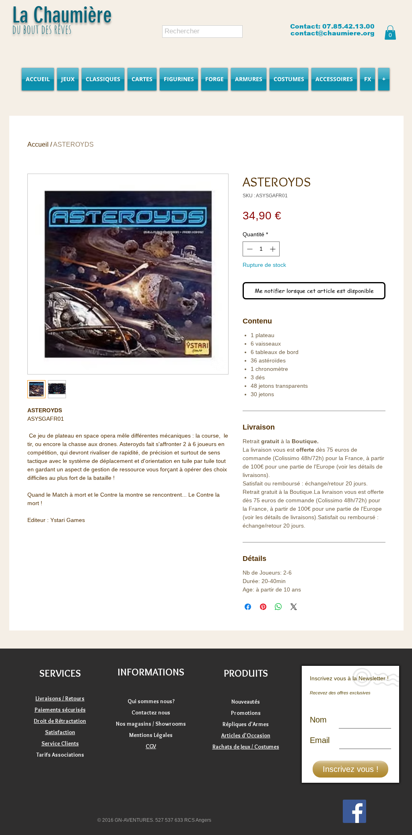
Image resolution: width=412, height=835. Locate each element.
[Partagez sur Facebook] (248, 607)
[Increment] (273, 249)
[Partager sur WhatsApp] (278, 607)
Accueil (38, 144)
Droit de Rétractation (60, 720)
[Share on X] (294, 607)
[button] (390, 32)
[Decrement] (249, 249)
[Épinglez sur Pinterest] (263, 607)
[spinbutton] (261, 249)
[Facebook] (354, 811)
